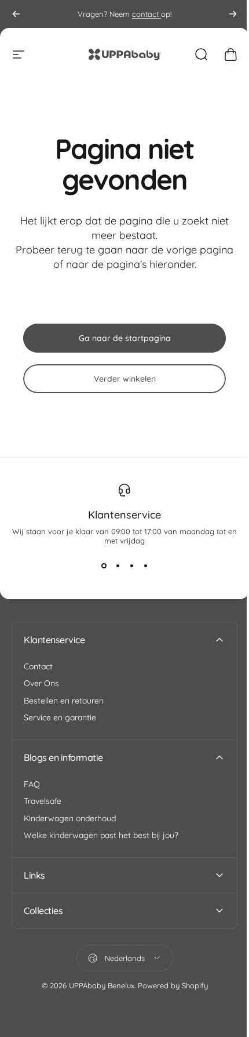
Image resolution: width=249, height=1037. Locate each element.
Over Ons (41, 683)
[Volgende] (233, 14)
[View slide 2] (117, 566)
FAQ (32, 784)
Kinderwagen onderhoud (70, 819)
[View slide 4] (145, 566)
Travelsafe (42, 801)
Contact (38, 667)
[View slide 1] (104, 566)
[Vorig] (16, 14)
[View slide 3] (131, 566)
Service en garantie (60, 718)
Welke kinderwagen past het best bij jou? (101, 835)
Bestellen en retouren (64, 701)
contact (146, 14)
